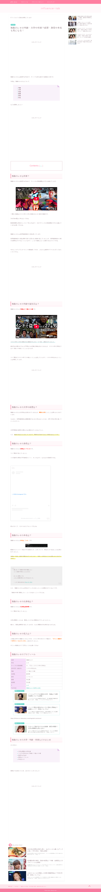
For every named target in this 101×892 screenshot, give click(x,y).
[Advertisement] (36, 55)
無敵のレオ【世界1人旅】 (33, 688)
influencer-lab (50, 8)
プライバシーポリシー (38, 2)
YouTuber (13, 24)
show (41, 166)
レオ (27, 685)
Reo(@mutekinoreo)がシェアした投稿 (30, 518)
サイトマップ (50, 2)
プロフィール (24, 2)
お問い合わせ (13, 2)
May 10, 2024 (28, 582)
